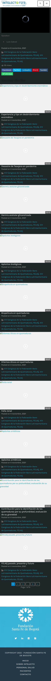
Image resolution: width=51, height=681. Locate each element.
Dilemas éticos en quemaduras (17, 362)
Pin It (35, 70)
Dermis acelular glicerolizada (16, 215)
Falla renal (6, 411)
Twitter (17, 70)
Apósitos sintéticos (11, 460)
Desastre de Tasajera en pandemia (18, 166)
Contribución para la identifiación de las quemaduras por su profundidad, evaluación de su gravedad (24, 512)
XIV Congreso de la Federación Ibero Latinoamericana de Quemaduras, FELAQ (24, 58)
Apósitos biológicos (11, 264)
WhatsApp (7, 73)
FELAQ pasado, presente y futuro (17, 563)
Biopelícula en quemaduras (15, 313)
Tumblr (43, 70)
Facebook (6, 70)
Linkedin (27, 70)
